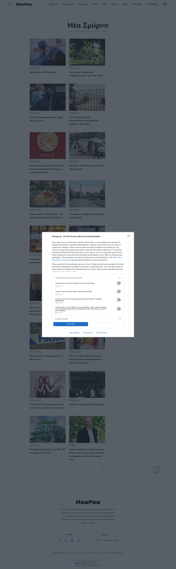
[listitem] (88, 278)
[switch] (118, 283)
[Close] (129, 236)
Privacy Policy (101, 333)
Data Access (88, 333)
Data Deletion (74, 333)
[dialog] (88, 284)
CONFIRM (70, 324)
